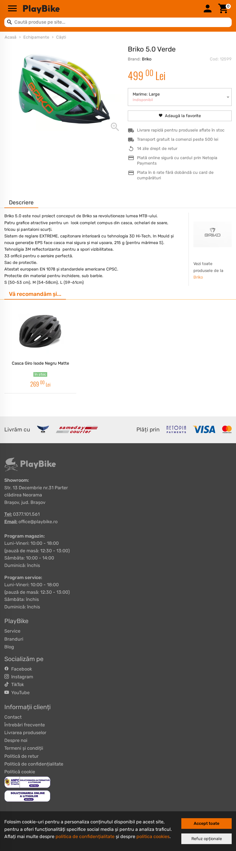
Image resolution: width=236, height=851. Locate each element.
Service (12, 631)
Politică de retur (21, 756)
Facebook (20, 669)
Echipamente (36, 37)
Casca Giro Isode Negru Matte (40, 363)
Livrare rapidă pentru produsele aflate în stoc (180, 130)
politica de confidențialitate (85, 836)
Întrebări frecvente (24, 725)
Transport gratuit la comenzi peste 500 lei (177, 139)
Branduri (13, 639)
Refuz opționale (206, 838)
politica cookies (153, 836)
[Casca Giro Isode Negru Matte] (40, 331)
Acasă (10, 37)
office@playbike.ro (38, 521)
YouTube (19, 692)
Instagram (21, 676)
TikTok (16, 684)
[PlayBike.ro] (109, 9)
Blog (9, 647)
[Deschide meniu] (12, 8)
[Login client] (207, 8)
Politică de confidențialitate (33, 764)
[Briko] (212, 234)
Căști (61, 37)
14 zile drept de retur (157, 148)
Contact (13, 717)
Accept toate (206, 823)
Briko (146, 59)
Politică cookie (19, 771)
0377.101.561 (26, 514)
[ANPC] (27, 782)
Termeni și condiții (23, 748)
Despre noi (15, 740)
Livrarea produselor (25, 732)
